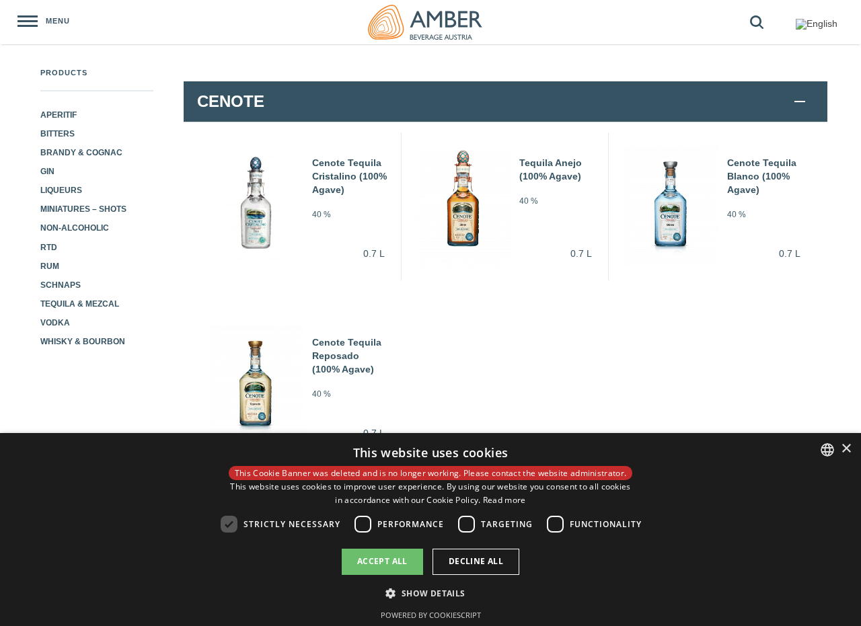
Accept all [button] (382, 561)
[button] (430, 592)
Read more (504, 500)
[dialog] (430, 529)
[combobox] (827, 450)
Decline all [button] (476, 561)
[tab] (505, 101)
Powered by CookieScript (431, 615)
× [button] (846, 449)
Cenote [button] (230, 101)
